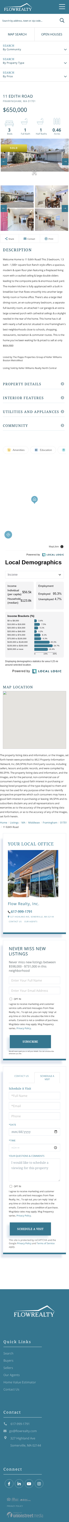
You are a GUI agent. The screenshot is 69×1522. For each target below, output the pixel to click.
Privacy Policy (23, 1028)
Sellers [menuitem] (8, 1368)
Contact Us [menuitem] (11, 1389)
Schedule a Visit (47, 1077)
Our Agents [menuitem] (11, 1375)
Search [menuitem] (8, 1353)
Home (3, 822)
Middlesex (34, 822)
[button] (62, 20)
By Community (12, 49)
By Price (8, 76)
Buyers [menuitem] (8, 1360)
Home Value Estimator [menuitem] (19, 1382)
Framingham (50, 822)
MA (23, 822)
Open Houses (51, 34)
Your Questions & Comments (26, 1156)
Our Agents (30, 921)
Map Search (17, 34)
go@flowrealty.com (23, 1431)
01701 (63, 822)
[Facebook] (9, 1483)
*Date (12, 1124)
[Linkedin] (19, 1483)
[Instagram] (39, 1483)
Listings (14, 822)
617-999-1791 (21, 911)
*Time (12, 1140)
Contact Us (15, 921)
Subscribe (30, 1041)
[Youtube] (29, 1483)
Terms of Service (46, 1243)
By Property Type (13, 62)
